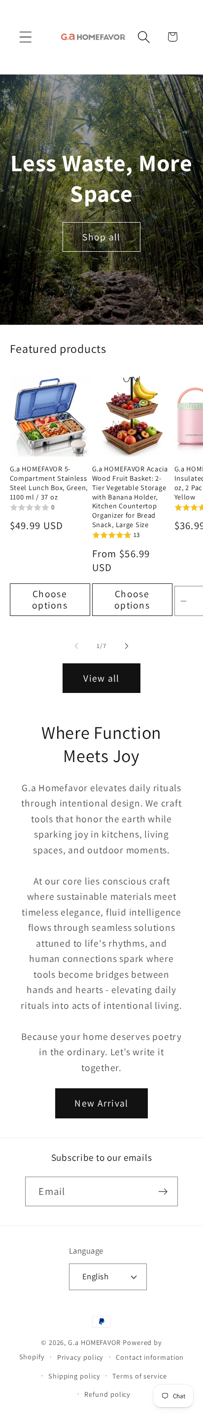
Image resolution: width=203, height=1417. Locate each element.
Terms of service (139, 1375)
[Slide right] (126, 646)
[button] (25, 37)
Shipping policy (74, 1375)
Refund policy (107, 1394)
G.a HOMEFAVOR (94, 1342)
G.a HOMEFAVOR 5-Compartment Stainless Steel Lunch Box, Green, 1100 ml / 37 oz (49, 482)
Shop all (101, 236)
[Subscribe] (163, 1192)
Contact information (150, 1357)
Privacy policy (80, 1357)
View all (101, 678)
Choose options (50, 599)
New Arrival (101, 1103)
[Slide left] (76, 646)
